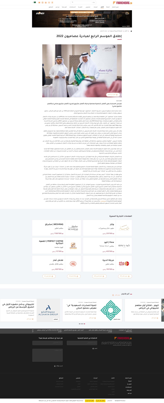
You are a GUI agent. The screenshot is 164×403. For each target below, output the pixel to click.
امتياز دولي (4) (47, 276)
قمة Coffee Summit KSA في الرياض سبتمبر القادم (63, 331)
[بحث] (72, 2)
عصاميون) (103, 201)
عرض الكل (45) (123, 276)
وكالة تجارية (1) (72, 276)
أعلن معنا (64, 7)
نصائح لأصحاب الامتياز (92, 384)
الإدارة (79, 384)
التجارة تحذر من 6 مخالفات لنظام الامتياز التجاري (36, 331)
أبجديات (95, 7)
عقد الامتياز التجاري (93, 389)
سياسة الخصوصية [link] (120, 400)
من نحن (57, 7)
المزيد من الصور (111, 94)
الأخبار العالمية (111, 386)
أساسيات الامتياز (93, 381)
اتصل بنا (80, 7)
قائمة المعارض (59, 384)
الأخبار (102, 7)
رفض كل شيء (100, 400)
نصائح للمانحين (93, 386)
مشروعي (88, 7)
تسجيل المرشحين (59, 386)
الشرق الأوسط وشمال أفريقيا (107, 384)
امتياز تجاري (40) (98, 276)
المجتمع (51, 7)
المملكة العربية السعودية (116, 31)
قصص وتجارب (111, 394)
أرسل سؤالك (59, 366)
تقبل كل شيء (90, 400)
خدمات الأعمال (103, 31)
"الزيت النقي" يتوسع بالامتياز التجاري (88, 330)
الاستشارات (72, 7)
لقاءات (112, 389)
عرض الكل (117, 295)
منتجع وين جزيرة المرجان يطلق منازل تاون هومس (114, 331)
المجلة (108, 7)
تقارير (113, 392)
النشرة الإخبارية (59, 381)
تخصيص (109, 400)
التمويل (78, 386)
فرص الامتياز (115, 7)
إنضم (96, 348)
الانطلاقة (78, 381)
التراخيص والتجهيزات (75, 389)
